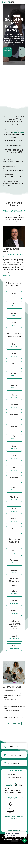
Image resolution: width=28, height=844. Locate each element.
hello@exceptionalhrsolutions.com (16, 755)
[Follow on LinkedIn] (6, 798)
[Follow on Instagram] (11, 798)
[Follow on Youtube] (16, 798)
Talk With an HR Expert (22, 52)
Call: (9, 744)
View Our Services (14, 778)
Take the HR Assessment (7, 49)
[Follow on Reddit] (19, 798)
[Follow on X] (14, 798)
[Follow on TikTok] (22, 798)
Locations (11, 774)
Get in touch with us (12, 723)
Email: (9, 753)
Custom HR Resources (14, 830)
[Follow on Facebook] (9, 798)
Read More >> (6, 275)
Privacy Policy (4, 837)
